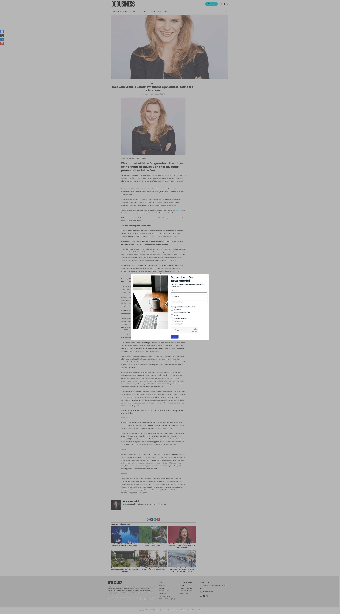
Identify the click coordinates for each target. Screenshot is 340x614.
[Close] (208, 275)
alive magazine (178, 324)
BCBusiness (177, 310)
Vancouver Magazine (180, 318)
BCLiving (176, 315)
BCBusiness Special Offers (182, 312)
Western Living (178, 321)
